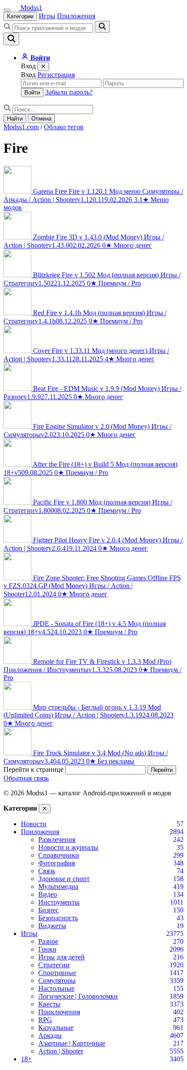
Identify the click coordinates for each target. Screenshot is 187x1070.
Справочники (58, 855)
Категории (20, 16)
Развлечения (56, 839)
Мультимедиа (58, 886)
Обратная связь (26, 778)
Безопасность (58, 918)
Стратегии (54, 965)
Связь (46, 871)
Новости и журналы (68, 847)
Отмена (41, 118)
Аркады (50, 1035)
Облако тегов (63, 127)
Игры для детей (61, 957)
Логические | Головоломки (78, 996)
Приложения (76, 16)
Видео (47, 894)
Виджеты (52, 925)
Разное (48, 941)
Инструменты (59, 902)
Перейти (162, 770)
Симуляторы (57, 980)
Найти (15, 118)
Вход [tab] (28, 74)
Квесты (49, 1004)
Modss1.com (21, 127)
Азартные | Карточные (71, 1043)
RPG (45, 1019)
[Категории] (6, 10)
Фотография (56, 863)
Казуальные (55, 1027)
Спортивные (57, 972)
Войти (32, 92)
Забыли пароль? (69, 92)
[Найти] (102, 27)
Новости (34, 824)
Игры (47, 16)
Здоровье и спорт (64, 878)
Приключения (59, 1012)
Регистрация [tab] (56, 74)
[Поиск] (11, 39)
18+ (26, 1059)
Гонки (47, 949)
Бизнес (48, 910)
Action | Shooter (60, 1051)
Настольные (56, 988)
